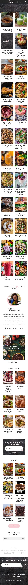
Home (2, 5)
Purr (20, 580)
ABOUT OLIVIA (22, 572)
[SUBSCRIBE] (14, 453)
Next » (14, 288)
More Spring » (14, 526)
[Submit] (23, 538)
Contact (4, 574)
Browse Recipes (12, 574)
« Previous (6, 286)
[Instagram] (22, 329)
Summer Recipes (18, 5)
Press (8, 576)
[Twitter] (16, 329)
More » (22, 324)
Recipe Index (21, 574)
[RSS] (13, 329)
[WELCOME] (14, 301)
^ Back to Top (7, 572)
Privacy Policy (16, 576)
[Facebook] (18, 329)
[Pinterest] (20, 329)
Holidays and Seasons (9, 5)
